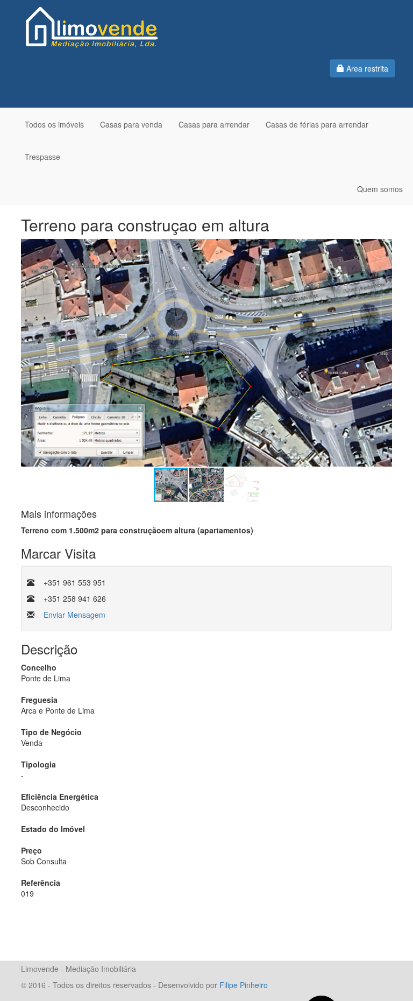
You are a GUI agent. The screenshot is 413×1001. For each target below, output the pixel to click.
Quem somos (380, 189)
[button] (382, 353)
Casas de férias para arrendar (317, 124)
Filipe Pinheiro (243, 984)
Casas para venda (131, 124)
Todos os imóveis (54, 124)
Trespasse (42, 156)
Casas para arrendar (214, 124)
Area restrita (366, 68)
